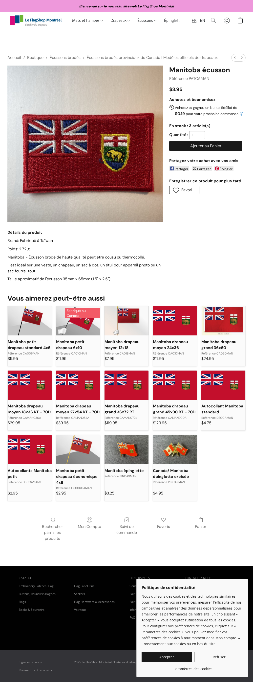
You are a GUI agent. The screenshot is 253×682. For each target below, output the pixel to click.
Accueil (14, 57)
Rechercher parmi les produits (52, 532)
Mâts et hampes (86, 20)
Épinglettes (174, 20)
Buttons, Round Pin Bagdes (37, 594)
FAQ (132, 617)
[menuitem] (235, 57)
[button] (36, 20)
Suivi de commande (126, 529)
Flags (22, 602)
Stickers (79, 594)
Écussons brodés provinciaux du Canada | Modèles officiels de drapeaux (152, 57)
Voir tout (80, 610)
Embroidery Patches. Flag (36, 586)
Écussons (145, 20)
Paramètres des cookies (35, 670)
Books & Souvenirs (31, 610)
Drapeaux (118, 20)
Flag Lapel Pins (84, 586)
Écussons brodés (65, 57)
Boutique (35, 57)
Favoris (163, 526)
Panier (200, 526)
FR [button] (194, 20)
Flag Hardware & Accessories (94, 602)
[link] (193, 667)
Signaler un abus (30, 662)
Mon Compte (89, 526)
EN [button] (202, 20)
